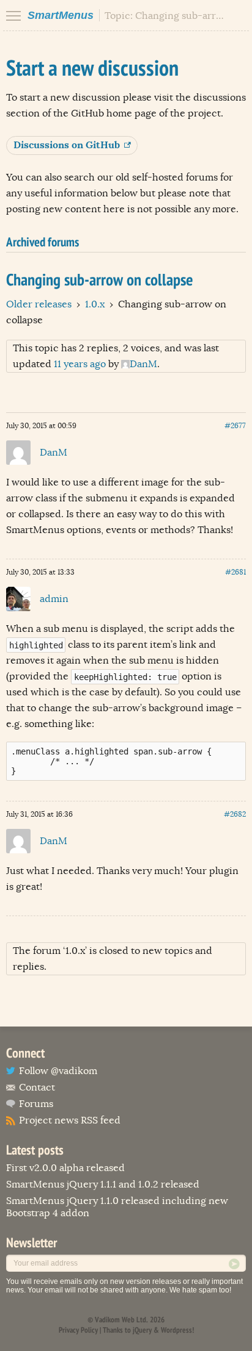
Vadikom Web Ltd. (121, 1319)
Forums (36, 1104)
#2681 (235, 572)
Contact (37, 1087)
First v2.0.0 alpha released (65, 1168)
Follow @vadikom (58, 1071)
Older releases (39, 304)
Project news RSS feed (69, 1120)
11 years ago (80, 364)
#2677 (235, 426)
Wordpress (176, 1330)
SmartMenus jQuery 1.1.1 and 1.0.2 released (102, 1184)
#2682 (235, 814)
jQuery (142, 1330)
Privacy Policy (78, 1330)
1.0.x (95, 304)
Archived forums (42, 242)
